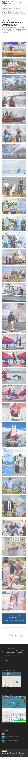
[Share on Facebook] (3, 635)
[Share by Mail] (24, 635)
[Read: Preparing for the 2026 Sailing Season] (3, 737)
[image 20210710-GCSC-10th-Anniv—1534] (14, 506)
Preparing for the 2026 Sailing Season (13, 736)
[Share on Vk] (18, 635)
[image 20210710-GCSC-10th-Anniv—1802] (14, 574)
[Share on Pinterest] (9, 635)
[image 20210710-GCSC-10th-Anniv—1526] (14, 486)
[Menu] (24, 3)
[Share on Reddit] (21, 635)
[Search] (20, 3)
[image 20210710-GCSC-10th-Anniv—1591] (14, 547)
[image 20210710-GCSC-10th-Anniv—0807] (14, 318)
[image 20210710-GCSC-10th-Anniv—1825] (14, 601)
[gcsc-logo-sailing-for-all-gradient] (11, 3)
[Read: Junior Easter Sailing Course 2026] (3, 741)
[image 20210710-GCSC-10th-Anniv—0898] (14, 342)
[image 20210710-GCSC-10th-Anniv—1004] (14, 394)
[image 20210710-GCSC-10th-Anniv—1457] (14, 462)
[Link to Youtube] (25, 755)
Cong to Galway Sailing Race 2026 (12, 732)
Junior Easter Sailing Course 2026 (12, 740)
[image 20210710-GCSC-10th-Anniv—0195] (14, 293)
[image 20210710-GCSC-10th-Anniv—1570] (14, 527)
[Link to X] (20, 755)
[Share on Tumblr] (15, 635)
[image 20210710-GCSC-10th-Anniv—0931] (14, 359)
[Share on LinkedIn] (12, 635)
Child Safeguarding (10, 753)
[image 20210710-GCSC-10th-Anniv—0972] (14, 376)
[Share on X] (6, 635)
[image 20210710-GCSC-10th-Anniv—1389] (14, 435)
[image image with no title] (14, 50)
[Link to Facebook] (22, 755)
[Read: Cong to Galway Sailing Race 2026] (3, 733)
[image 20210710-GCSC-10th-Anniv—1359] (14, 412)
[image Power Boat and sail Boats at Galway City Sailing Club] (14, 66)
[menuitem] (20, 3)
